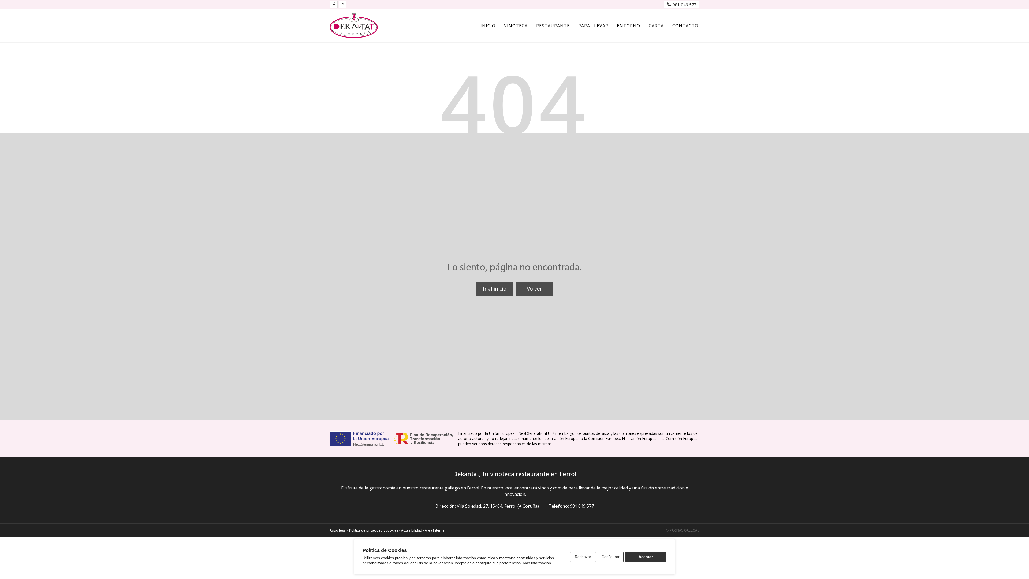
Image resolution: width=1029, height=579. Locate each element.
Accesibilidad (411, 530)
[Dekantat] (354, 25)
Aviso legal (338, 530)
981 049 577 (582, 506)
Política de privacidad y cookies (373, 530)
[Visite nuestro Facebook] (333, 4)
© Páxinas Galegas (682, 530)
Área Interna (435, 530)
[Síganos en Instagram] (342, 4)
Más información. (537, 563)
